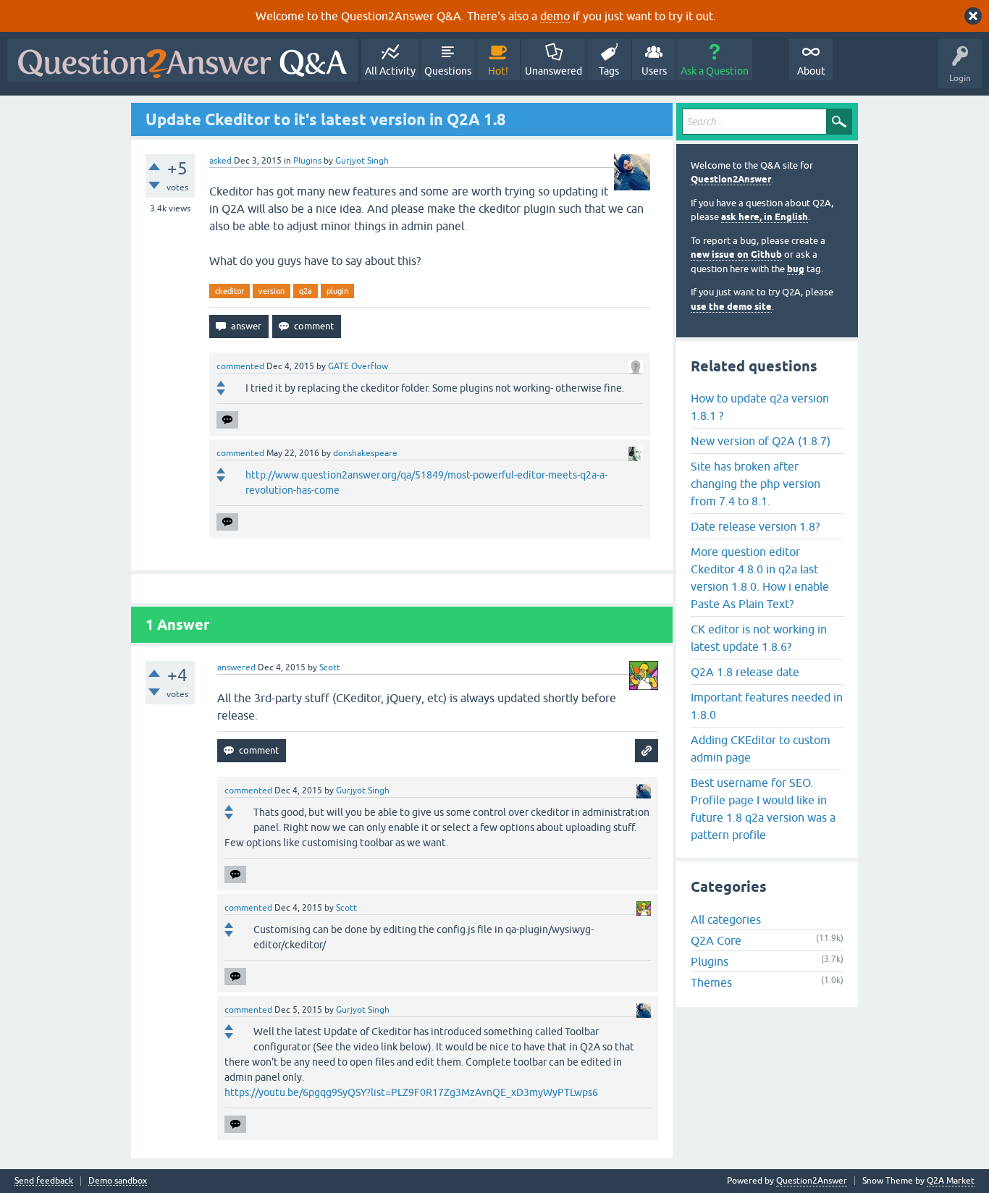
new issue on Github (736, 254)
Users (654, 71)
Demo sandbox (117, 1181)
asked (220, 161)
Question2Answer (731, 179)
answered (236, 667)
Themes (711, 982)
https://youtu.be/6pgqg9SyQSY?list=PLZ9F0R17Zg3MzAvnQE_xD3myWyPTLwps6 (411, 1092)
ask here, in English (764, 216)
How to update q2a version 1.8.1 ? (760, 407)
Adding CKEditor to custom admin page (760, 748)
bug (795, 269)
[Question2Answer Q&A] (182, 60)
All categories (726, 919)
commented (240, 366)
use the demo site (731, 306)
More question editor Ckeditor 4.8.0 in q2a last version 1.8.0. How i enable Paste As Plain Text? (760, 577)
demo (555, 15)
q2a (305, 291)
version (271, 291)
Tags (609, 71)
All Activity (390, 71)
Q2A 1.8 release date (745, 671)
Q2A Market (951, 1181)
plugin (337, 291)
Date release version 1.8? (755, 526)
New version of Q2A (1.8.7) (760, 440)
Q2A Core (716, 940)
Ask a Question (715, 71)
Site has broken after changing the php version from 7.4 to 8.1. (755, 483)
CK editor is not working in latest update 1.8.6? (759, 638)
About (811, 71)
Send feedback (43, 1181)
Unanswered (553, 71)
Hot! (498, 71)
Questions (447, 71)
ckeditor (229, 291)
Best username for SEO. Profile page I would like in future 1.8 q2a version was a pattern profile (763, 808)
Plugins (307, 161)
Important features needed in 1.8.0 (767, 706)
